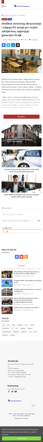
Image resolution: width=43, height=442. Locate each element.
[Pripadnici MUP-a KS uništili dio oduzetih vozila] (7, 283)
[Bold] (3, 221)
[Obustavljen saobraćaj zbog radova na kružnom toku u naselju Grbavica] (7, 274)
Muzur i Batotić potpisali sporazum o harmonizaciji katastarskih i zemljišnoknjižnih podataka (26, 300)
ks (12, 328)
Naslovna (7, 15)
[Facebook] (4, 45)
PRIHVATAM (21, 438)
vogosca (12, 335)
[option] (22, 135)
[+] (27, 220)
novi (17, 328)
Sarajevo (21, 15)
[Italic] (6, 221)
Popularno (21, 265)
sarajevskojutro (7, 331)
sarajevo (30, 328)
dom (8, 325)
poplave (23, 328)
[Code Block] (20, 221)
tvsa (35, 331)
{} (25, 220)
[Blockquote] (18, 221)
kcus (26, 325)
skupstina (16, 331)
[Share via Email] (18, 45)
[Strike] (10, 221)
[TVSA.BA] (22, 6)
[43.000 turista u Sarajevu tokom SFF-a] (7, 310)
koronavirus (6, 328)
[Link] (22, 221)
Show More (21, 116)
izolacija (20, 325)
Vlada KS (5, 335)
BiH (3, 325)
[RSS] (26, 257)
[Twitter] (8, 45)
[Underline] (8, 221)
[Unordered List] (15, 221)
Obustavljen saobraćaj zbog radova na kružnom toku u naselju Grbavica (26, 272)
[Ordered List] (13, 221)
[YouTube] (22, 257)
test (30, 331)
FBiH (13, 325)
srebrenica (24, 331)
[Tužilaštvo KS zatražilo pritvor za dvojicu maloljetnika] (7, 292)
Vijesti (14, 15)
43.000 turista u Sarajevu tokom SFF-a (26, 307)
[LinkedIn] (13, 45)
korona (32, 325)
